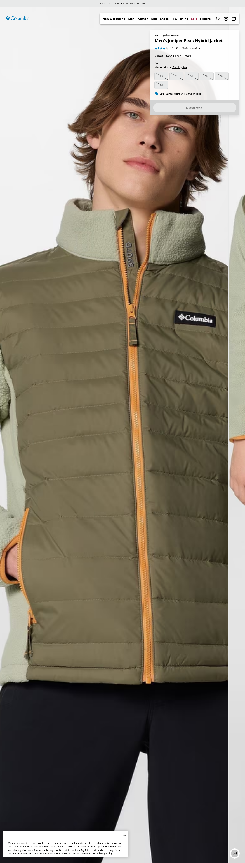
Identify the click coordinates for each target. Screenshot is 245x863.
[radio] (161, 76)
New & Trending (114, 19)
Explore (205, 19)
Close (123, 835)
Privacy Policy (104, 853)
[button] (235, 853)
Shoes (164, 19)
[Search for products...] (218, 19)
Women (142, 19)
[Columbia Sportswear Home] (17, 18)
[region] (122, 435)
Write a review (191, 48)
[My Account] (226, 19)
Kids (154, 19)
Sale (194, 19)
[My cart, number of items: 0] (234, 19)
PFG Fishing (179, 19)
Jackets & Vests (171, 35)
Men (131, 19)
